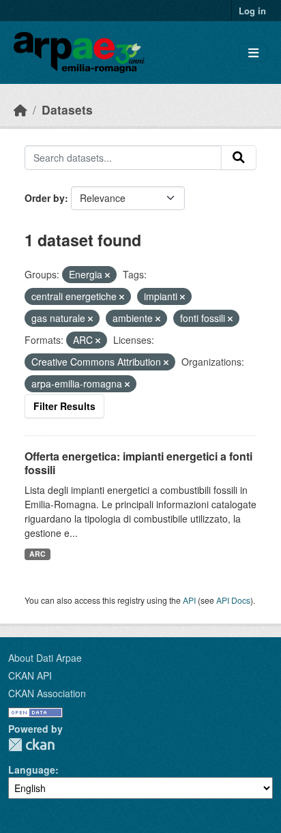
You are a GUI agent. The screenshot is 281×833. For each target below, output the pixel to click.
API (189, 600)
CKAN (31, 744)
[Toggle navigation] (253, 53)
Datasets (67, 109)
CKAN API (30, 675)
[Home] (20, 109)
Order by (45, 198)
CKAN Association (47, 693)
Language (31, 769)
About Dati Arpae (45, 657)
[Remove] (107, 274)
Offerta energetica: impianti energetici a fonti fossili (138, 463)
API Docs (233, 600)
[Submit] (238, 157)
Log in (252, 10)
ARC (37, 554)
